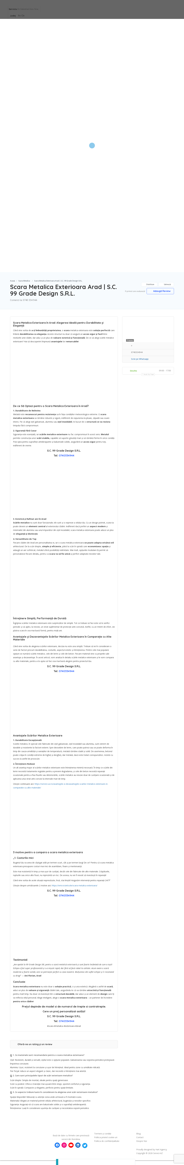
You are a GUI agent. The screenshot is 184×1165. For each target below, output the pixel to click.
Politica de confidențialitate (106, 1141)
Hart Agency (161, 1149)
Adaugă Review (161, 291)
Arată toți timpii (149, 374)
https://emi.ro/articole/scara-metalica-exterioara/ (74, 885)
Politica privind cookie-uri (105, 1137)
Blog (138, 1133)
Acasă (12, 281)
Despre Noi (141, 1141)
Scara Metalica (24, 281)
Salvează (167, 284)
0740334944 (66, 455)
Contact (140, 1137)
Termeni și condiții (102, 1133)
